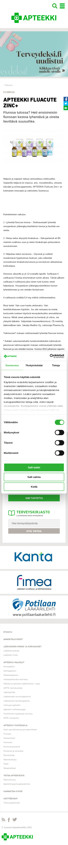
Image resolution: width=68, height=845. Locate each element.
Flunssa (7, 734)
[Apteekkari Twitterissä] (14, 820)
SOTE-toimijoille (11, 718)
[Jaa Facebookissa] (66, 99)
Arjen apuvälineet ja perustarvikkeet (20, 730)
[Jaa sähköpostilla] (66, 108)
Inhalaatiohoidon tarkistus (15, 679)
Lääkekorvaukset (11, 651)
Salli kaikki (34, 467)
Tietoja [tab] (56, 365)
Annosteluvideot (13, 639)
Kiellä (34, 486)
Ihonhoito (7, 742)
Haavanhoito (9, 738)
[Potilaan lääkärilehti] (34, 607)
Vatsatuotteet (9, 768)
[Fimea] (34, 582)
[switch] (59, 432)
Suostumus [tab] (12, 365)
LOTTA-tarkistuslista (12, 688)
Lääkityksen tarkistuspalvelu (16, 701)
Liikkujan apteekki (11, 705)
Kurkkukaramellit (11, 747)
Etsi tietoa (34, 531)
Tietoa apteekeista (13, 776)
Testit (5, 764)
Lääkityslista (9, 692)
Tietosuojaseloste (11, 803)
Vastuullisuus (9, 780)
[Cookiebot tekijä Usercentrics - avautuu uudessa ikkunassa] (49, 356)
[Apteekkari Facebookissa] (9, 820)
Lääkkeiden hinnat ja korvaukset (22, 647)
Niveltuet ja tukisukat (13, 751)
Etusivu (7, 632)
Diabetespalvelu (10, 675)
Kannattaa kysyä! (13, 791)
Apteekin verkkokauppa (14, 709)
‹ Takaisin (8, 85)
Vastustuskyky (10, 760)
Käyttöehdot (10, 799)
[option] (34, 54)
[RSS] (3, 820)
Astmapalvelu (9, 671)
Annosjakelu (9, 667)
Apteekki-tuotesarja (15, 725)
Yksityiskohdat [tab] (34, 365)
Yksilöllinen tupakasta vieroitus (18, 714)
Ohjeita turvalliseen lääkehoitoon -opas (21, 684)
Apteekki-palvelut (13, 662)
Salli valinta (34, 477)
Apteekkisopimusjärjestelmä (16, 784)
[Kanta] (34, 557)
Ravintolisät (9, 755)
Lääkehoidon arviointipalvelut (17, 697)
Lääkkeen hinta (10, 655)
